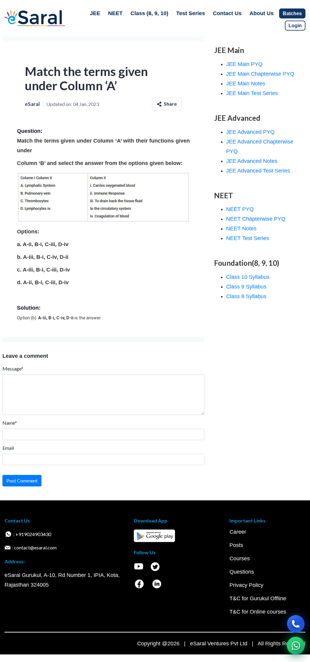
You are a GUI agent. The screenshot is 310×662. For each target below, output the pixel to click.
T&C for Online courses (257, 612)
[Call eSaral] (296, 624)
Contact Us (227, 13)
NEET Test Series (247, 238)
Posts (236, 545)
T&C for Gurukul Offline (257, 598)
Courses (239, 558)
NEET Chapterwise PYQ (255, 219)
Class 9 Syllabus (246, 287)
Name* (9, 423)
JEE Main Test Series (252, 93)
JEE (95, 13)
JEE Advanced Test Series (258, 171)
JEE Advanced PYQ (250, 132)
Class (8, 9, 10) (149, 13)
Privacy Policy (246, 585)
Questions (241, 572)
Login (295, 25)
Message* (12, 368)
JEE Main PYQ (244, 64)
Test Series (190, 13)
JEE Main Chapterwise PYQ (260, 74)
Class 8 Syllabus (246, 296)
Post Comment (22, 480)
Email (8, 448)
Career (237, 532)
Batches (292, 13)
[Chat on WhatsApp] (296, 645)
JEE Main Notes (245, 84)
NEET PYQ (240, 209)
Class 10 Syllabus (247, 277)
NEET (115, 13)
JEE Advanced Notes (251, 161)
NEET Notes (241, 229)
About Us (261, 13)
